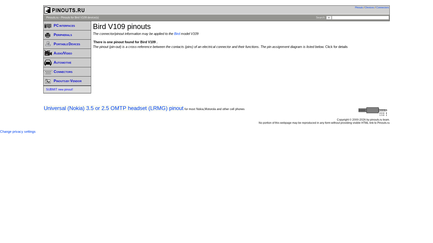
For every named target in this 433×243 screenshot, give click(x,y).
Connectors (382, 7)
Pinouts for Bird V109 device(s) (80, 17)
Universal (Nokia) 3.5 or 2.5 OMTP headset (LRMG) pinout (114, 108)
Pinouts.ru (52, 17)
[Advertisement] (241, 61)
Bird (177, 34)
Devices (369, 7)
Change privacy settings (18, 131)
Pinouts (359, 7)
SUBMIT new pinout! (59, 89)
